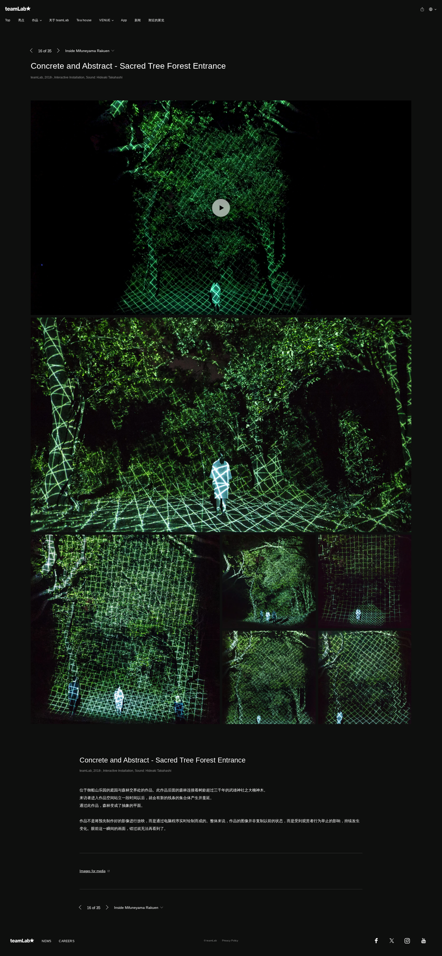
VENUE (104, 20)
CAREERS (66, 941)
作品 (35, 20)
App (124, 20)
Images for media (92, 871)
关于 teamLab (59, 20)
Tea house (84, 20)
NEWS (46, 941)
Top (7, 20)
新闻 (138, 20)
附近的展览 (156, 20)
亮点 (21, 20)
